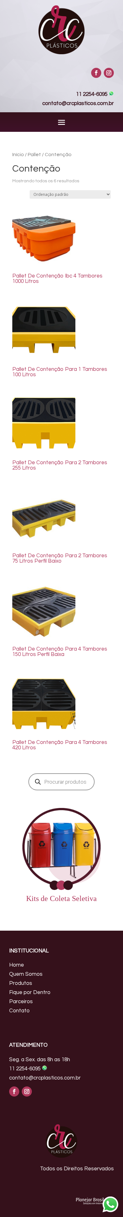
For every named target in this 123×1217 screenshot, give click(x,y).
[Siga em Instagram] (109, 73)
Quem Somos (26, 974)
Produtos (20, 983)
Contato (19, 1011)
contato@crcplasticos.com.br (78, 103)
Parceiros (21, 1001)
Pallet (34, 154)
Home (16, 965)
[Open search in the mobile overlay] (61, 781)
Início (18, 154)
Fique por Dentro (29, 992)
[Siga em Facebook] (96, 73)
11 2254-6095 (92, 94)
